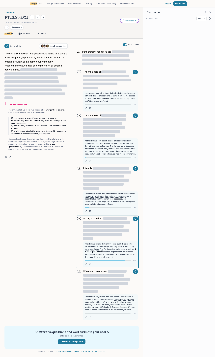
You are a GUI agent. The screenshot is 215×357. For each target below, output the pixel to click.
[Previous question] (32, 17)
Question (8, 33)
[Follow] (210, 18)
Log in (168, 3)
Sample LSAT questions (63, 351)
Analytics (42, 33)
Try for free (180, 3)
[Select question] (37, 17)
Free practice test (80, 351)
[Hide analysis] (6, 46)
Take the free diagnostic (71, 342)
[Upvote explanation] (6, 156)
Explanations (10, 12)
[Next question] (43, 17)
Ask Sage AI (131, 20)
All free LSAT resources (96, 351)
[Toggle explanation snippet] (135, 72)
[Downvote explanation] (9, 156)
